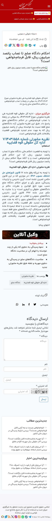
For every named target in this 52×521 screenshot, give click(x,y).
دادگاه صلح (15, 282)
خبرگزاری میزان (42, 113)
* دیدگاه (43, 336)
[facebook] (29, 305)
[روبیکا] (6, 46)
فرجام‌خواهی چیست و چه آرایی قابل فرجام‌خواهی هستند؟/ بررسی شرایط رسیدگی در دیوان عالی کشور (27, 430)
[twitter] (35, 304)
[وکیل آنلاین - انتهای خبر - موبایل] (26, 234)
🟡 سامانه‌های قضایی (43, 19)
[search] (2, 5)
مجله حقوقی (30, 34)
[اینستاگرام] (18, 46)
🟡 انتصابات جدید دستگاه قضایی (22, 13)
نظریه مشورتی (28, 276)
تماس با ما (41, 517)
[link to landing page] (26, 5)
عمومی (21, 34)
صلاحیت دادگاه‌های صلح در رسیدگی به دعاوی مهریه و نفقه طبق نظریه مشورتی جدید (27, 263)
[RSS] (9, 518)
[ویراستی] (10, 46)
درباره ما (34, 517)
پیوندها (47, 517)
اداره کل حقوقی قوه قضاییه (35, 282)
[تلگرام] (34, 46)
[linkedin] (23, 305)
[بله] (30, 46)
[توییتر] (14, 46)
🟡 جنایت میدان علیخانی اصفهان (24, 19)
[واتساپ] (26, 46)
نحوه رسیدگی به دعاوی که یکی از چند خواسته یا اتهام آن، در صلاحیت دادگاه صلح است (27, 251)
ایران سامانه (20, 513)
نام (46, 364)
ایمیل (44, 375)
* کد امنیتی (41, 386)
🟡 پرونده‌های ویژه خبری (42, 13)
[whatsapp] (17, 305)
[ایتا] (22, 46)
